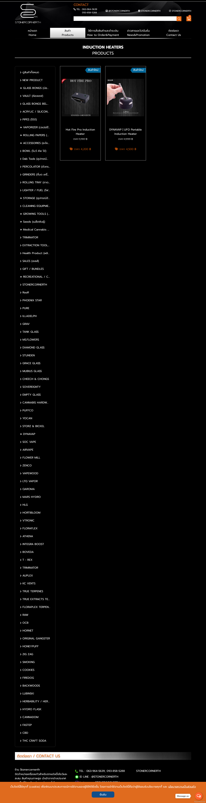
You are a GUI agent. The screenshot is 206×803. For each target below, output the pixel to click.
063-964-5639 (89, 9)
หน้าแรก (32, 33)
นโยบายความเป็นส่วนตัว (182, 787)
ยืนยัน (103, 794)
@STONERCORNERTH (119, 11)
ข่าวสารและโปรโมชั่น (138, 33)
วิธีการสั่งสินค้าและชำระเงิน (103, 33)
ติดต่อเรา (173, 33)
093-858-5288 (89, 12)
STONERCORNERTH (150, 11)
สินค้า (68, 33)
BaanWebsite (198, 802)
